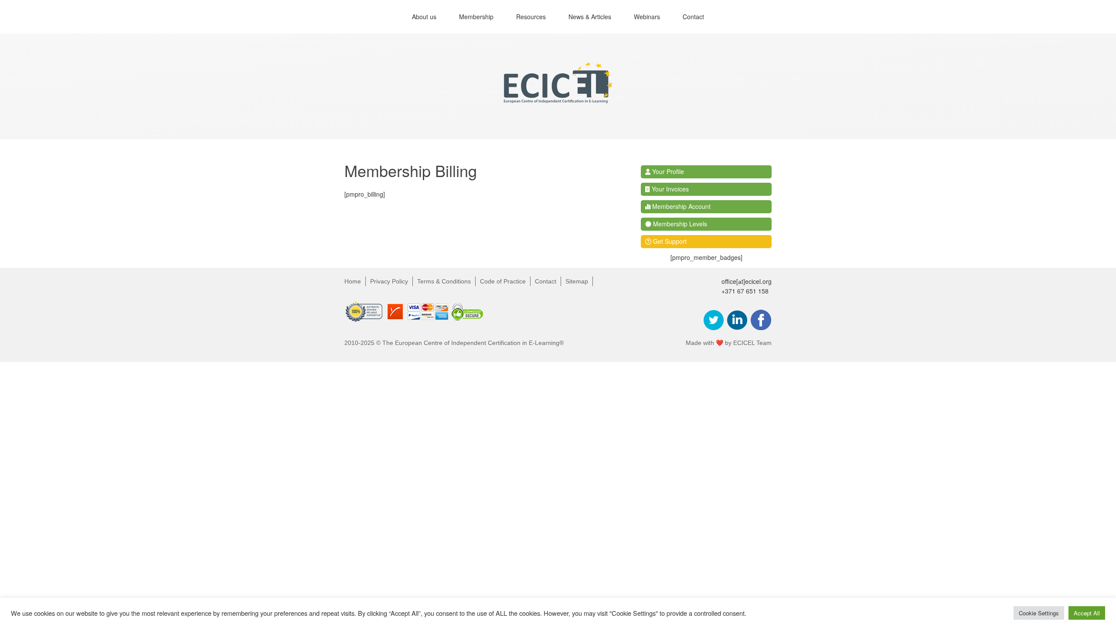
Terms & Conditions (444, 281)
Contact (693, 16)
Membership (476, 16)
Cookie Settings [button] (1039, 613)
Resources (531, 16)
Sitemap (576, 281)
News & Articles (589, 16)
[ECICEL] (558, 96)
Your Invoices (669, 188)
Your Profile (667, 171)
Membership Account (680, 206)
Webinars (647, 16)
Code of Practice (503, 281)
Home (352, 281)
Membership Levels (679, 223)
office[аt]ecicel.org (746, 281)
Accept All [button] (1087, 613)
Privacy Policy (389, 281)
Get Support (669, 241)
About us (424, 16)
